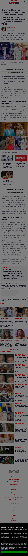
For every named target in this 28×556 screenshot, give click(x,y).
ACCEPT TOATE (14, 552)
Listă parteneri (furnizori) (4, 549)
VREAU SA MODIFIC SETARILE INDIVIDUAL (14, 554)
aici (16, 536)
